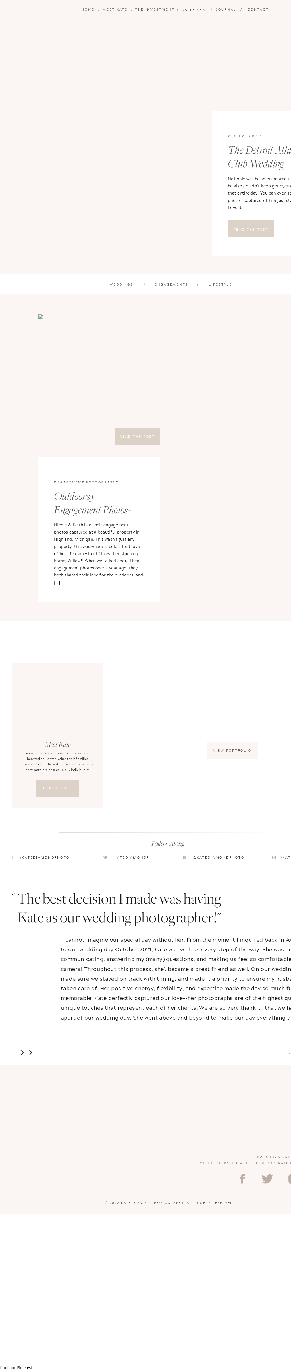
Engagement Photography (86, 482)
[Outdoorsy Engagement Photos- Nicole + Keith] (99, 379)
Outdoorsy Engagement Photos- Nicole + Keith (92, 510)
